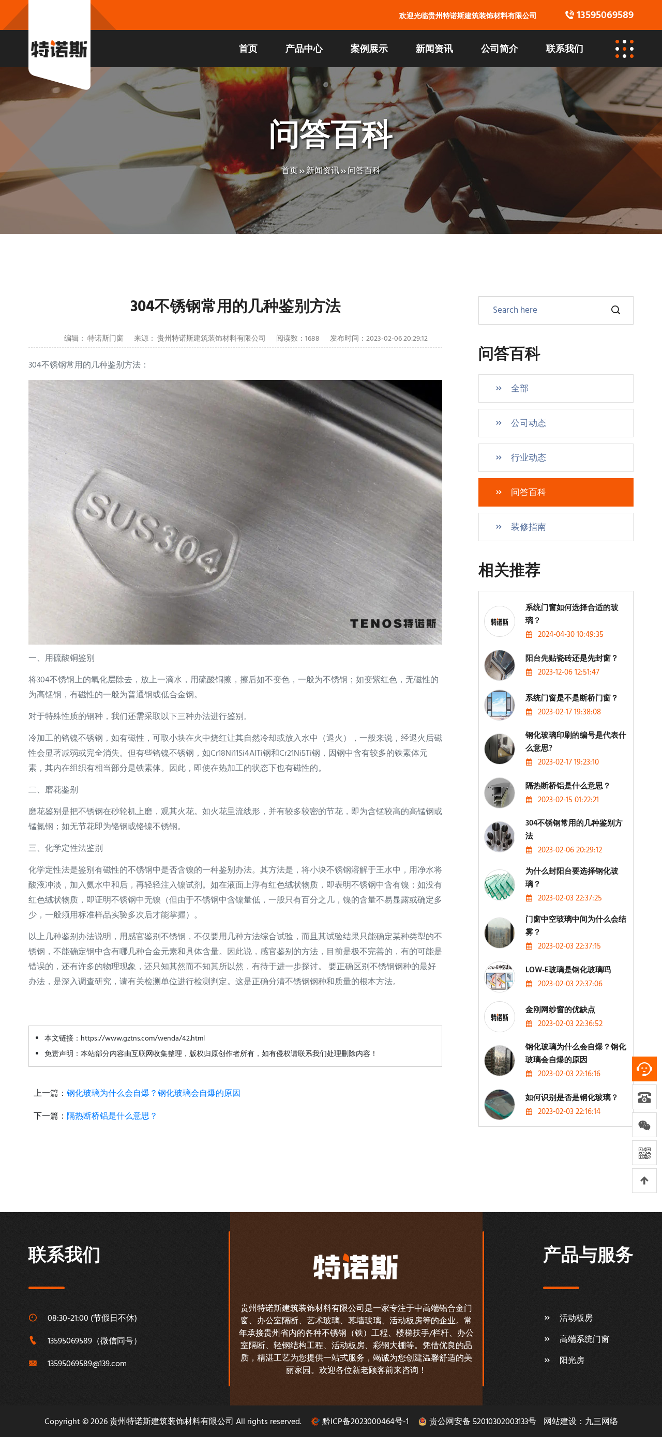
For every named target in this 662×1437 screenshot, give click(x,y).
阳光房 (572, 1361)
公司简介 (499, 49)
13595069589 (70, 1341)
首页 (248, 49)
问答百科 (364, 171)
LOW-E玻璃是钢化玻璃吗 (568, 970)
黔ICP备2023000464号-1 (365, 1422)
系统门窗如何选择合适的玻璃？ (572, 614)
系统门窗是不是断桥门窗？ (572, 698)
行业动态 (528, 458)
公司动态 (528, 424)
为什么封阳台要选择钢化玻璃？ (572, 878)
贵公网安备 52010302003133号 (482, 1422)
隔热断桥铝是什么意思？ (112, 1116)
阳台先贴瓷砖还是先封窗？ (572, 658)
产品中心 (304, 49)
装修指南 (528, 527)
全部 (520, 389)
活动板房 (576, 1318)
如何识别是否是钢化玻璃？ (572, 1098)
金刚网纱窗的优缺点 (560, 1010)
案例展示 (369, 49)
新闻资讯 (434, 49)
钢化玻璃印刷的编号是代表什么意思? (575, 742)
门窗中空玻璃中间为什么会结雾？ (575, 926)
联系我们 (564, 49)
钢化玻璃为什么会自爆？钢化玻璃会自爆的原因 (153, 1094)
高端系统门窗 (584, 1340)
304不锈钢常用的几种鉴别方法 (574, 830)
